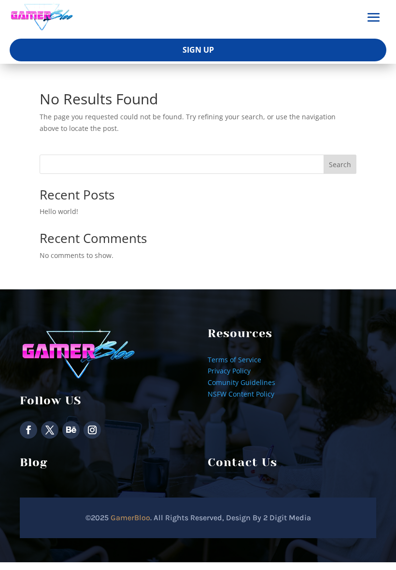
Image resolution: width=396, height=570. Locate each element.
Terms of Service (234, 359)
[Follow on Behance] (71, 430)
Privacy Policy (229, 370)
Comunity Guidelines (241, 382)
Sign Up (198, 49)
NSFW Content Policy (241, 394)
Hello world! (59, 211)
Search (340, 164)
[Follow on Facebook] (28, 430)
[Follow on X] (49, 430)
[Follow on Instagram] (92, 430)
